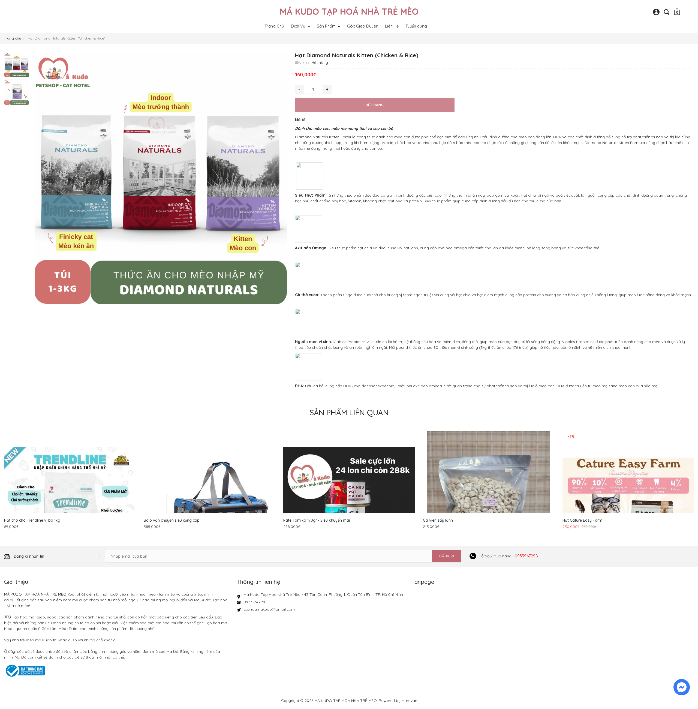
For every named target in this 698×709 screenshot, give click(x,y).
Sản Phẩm (327, 26)
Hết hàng (375, 105)
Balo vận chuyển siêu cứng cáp (172, 520)
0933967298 (526, 555)
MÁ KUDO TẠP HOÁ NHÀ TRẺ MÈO (349, 11)
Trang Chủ (274, 26)
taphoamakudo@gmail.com (269, 609)
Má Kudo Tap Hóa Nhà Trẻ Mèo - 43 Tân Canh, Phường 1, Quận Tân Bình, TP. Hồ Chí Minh (323, 594)
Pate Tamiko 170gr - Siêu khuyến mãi (316, 520)
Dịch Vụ (298, 26)
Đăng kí (446, 556)
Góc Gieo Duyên (362, 26)
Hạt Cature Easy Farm (582, 520)
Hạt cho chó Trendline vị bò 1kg (32, 520)
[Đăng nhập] (656, 13)
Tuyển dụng (416, 26)
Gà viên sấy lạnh (438, 520)
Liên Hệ (392, 26)
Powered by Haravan (398, 700)
